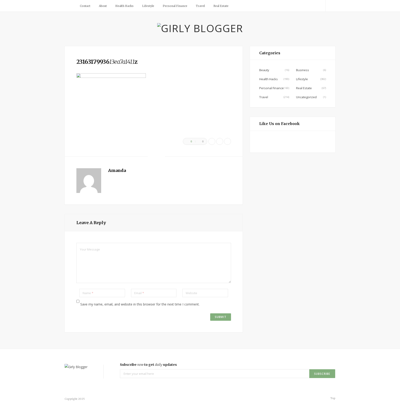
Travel (200, 6)
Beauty (264, 70)
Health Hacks (124, 6)
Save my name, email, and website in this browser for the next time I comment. (140, 304)
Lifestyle (148, 6)
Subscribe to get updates (148, 365)
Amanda (117, 170)
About (103, 6)
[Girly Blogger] (200, 28)
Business (302, 70)
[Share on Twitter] (219, 141)
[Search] (330, 6)
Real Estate (220, 6)
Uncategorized (306, 97)
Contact (85, 6)
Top (332, 398)
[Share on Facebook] (211, 141)
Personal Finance (175, 6)
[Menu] (70, 6)
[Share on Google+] (227, 141)
